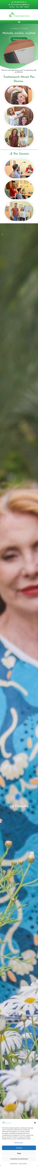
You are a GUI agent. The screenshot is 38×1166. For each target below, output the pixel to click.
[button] (35, 1123)
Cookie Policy (14, 1163)
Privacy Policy (23, 1163)
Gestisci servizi (18, 1142)
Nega (19, 1153)
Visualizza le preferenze (19, 1159)
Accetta (19, 1148)
